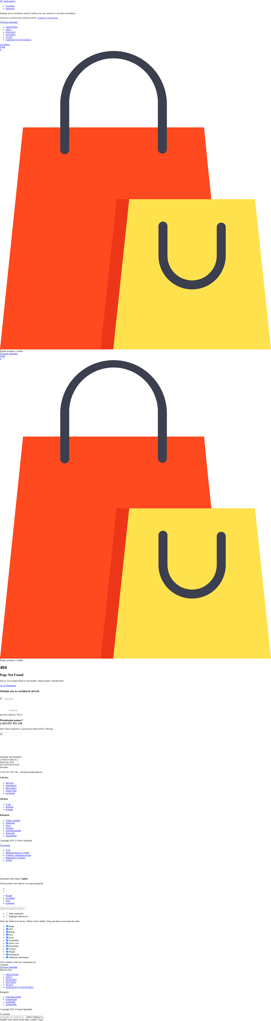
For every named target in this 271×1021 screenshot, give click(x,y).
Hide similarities (15, 913)
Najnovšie (10, 833)
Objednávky (11, 785)
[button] (8, 1)
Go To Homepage (8, 685)
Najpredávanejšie (13, 830)
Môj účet (10, 783)
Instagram (8, 698)
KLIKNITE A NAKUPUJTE (48, 18)
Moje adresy (11, 788)
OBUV (9, 30)
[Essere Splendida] (9, 22)
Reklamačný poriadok (15, 858)
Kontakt (9, 809)
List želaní (10, 793)
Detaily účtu (11, 791)
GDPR (9, 860)
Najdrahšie (10, 1002)
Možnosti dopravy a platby (17, 853)
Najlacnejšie (11, 1004)
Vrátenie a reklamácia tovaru (18, 855)
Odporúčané (11, 836)
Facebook (13, 710)
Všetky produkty (13, 820)
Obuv (8, 825)
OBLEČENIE (11, 27)
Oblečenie (10, 823)
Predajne (9, 807)
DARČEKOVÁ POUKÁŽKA (18, 40)
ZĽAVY (9, 37)
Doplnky (10, 828)
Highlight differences (18, 916)
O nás (8, 804)
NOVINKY (11, 35)
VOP (8, 850)
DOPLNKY (11, 32)
